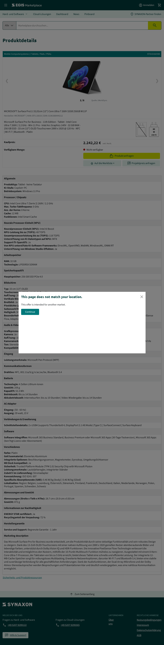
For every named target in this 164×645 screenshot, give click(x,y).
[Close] (141, 296)
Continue (30, 312)
